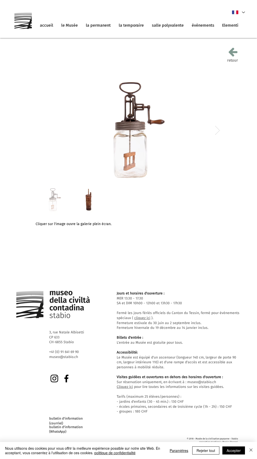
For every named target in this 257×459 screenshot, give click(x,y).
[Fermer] (251, 450)
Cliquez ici (125, 387)
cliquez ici (142, 318)
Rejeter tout (206, 450)
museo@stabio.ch (201, 382)
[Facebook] (66, 378)
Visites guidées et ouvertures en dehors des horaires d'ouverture (169, 377)
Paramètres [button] (179, 450)
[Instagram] (54, 378)
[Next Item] (217, 130)
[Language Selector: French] (238, 12)
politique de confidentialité (115, 452)
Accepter (234, 450)
